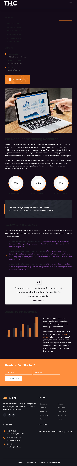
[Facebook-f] (9, 415)
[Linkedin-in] (13, 415)
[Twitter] (4, 415)
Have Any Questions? (16, 61)
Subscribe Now (13, 378)
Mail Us (11, 67)
